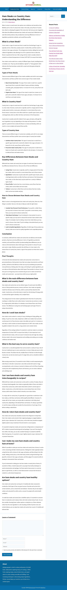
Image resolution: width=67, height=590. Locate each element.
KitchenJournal (6, 567)
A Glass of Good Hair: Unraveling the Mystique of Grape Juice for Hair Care (57, 69)
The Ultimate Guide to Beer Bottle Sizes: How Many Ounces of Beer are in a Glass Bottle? (56, 61)
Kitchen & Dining (25, 9)
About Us (33, 9)
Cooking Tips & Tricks (14, 9)
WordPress (43, 587)
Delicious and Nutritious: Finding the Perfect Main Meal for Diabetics (57, 38)
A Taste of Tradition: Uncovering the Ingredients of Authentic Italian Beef (56, 30)
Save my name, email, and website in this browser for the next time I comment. (23, 550)
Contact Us (39, 9)
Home (6, 9)
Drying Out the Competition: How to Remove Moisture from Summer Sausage (56, 45)
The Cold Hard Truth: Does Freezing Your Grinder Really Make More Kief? (56, 53)
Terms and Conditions (57, 9)
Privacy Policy (47, 9)
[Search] (63, 16)
